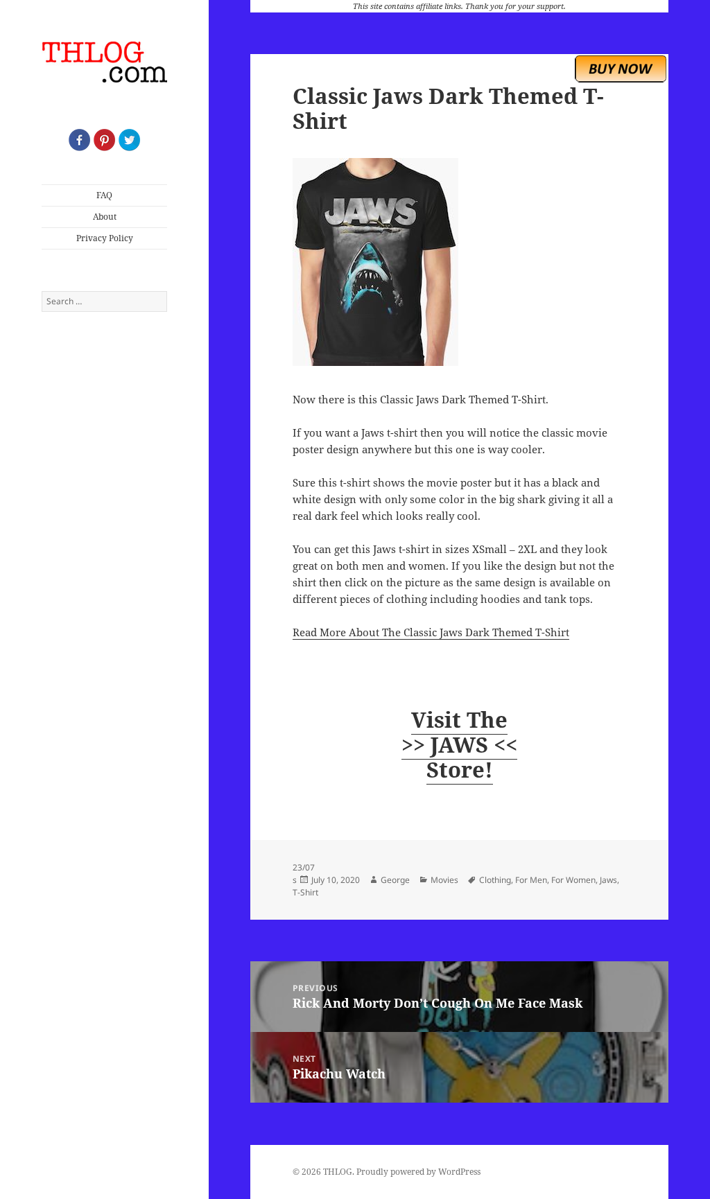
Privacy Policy (104, 238)
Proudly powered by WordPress (418, 1172)
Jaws (608, 880)
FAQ (104, 195)
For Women (573, 880)
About (104, 216)
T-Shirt (305, 892)
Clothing (495, 880)
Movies (444, 880)
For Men (531, 880)
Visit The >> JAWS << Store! (459, 744)
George (395, 880)
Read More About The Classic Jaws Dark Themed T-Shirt (431, 632)
